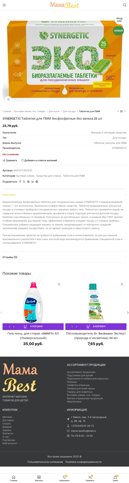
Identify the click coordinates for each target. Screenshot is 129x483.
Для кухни (54, 111)
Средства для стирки (48, 175)
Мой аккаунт (10, 443)
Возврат (7, 426)
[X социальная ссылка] (24, 181)
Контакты (8, 433)
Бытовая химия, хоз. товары (30, 111)
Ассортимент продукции (81, 372)
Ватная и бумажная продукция (85, 398)
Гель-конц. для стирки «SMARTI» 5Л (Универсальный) (33, 335)
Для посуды (69, 111)
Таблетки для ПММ (89, 111)
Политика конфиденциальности (83, 461)
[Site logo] (65, 4)
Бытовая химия (25, 175)
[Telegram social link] (37, 181)
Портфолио (9, 440)
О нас (6, 436)
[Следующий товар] (124, 111)
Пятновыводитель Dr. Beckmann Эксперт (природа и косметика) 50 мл (96, 335)
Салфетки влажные (78, 385)
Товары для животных (80, 391)
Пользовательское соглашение (45, 461)
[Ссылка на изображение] (20, 377)
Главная (7, 111)
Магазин (7, 416)
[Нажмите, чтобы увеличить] (8, 99)
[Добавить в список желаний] (59, 284)
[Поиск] (124, 5)
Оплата (7, 423)
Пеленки (72, 381)
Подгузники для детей (80, 375)
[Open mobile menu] (4, 5)
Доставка (8, 420)
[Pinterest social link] (28, 181)
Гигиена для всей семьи (81, 388)
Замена (7, 430)
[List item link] (88, 426)
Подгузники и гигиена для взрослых (88, 378)
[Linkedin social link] (33, 181)
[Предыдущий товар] (118, 111)
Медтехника (74, 401)
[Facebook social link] (20, 181)
